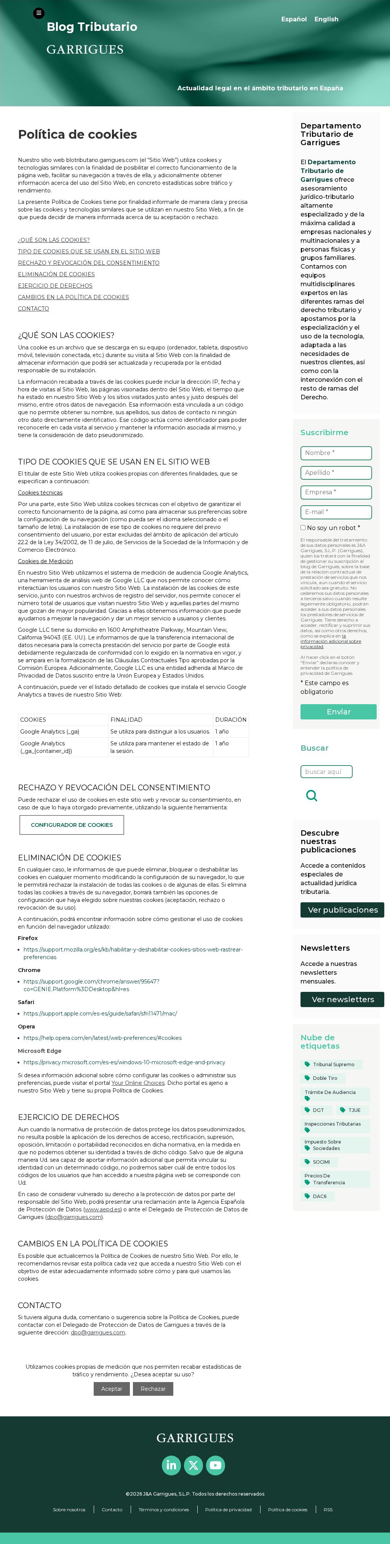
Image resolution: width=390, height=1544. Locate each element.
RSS (328, 1509)
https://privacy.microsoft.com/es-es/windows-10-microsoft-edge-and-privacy (124, 1062)
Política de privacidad (228, 1509)
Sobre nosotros (69, 1509)
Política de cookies (287, 1509)
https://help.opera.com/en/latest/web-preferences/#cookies (103, 1038)
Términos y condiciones (164, 1509)
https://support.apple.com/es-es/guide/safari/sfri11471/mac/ (100, 1013)
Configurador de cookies (72, 825)
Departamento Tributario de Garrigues (328, 171)
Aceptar (111, 1388)
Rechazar (153, 1388)
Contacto (112, 1509)
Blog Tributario (92, 27)
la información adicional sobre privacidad (330, 641)
